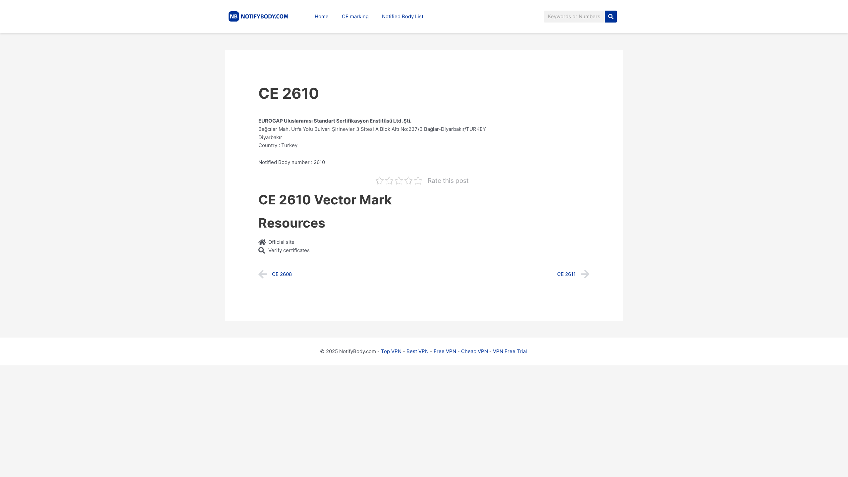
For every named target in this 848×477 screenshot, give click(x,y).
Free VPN (445, 351)
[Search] (611, 17)
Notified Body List (402, 16)
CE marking (355, 16)
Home (322, 16)
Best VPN (417, 351)
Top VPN (391, 351)
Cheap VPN (474, 351)
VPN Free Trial (510, 351)
